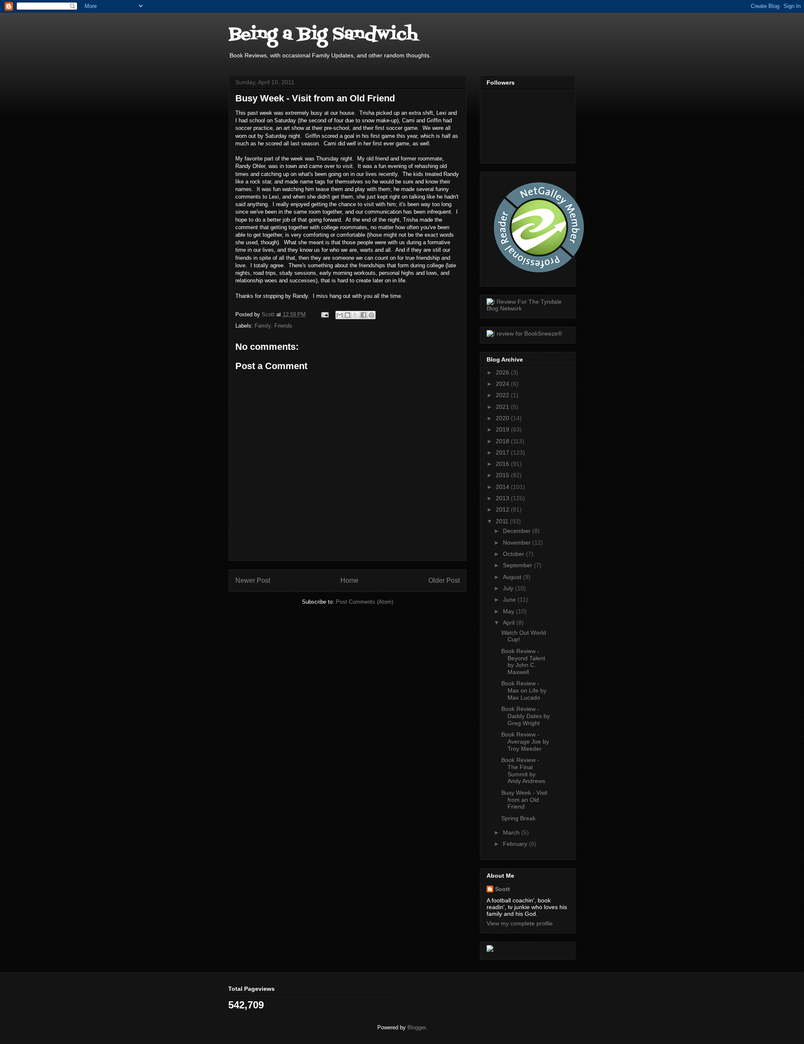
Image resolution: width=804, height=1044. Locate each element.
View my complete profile (520, 923)
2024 (503, 383)
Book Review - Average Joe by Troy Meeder (525, 741)
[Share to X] (355, 315)
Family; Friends (273, 326)
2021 (503, 406)
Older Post (444, 580)
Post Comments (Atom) (364, 602)
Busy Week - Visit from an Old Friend (524, 799)
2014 (503, 486)
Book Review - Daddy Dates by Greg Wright (525, 715)
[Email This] (339, 315)
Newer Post (252, 580)
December (517, 530)
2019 (503, 429)
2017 (503, 452)
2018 (503, 441)
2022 (503, 395)
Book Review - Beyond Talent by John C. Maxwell (523, 661)
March (512, 832)
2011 (503, 521)
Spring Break (518, 818)
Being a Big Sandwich (323, 34)
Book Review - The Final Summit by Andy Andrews (523, 770)
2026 (503, 372)
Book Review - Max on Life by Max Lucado (523, 690)
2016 (503, 463)
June (510, 599)
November (517, 542)
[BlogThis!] (347, 315)
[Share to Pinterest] (371, 315)
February (516, 843)
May (509, 611)
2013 (503, 498)
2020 (503, 418)
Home (349, 580)
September (518, 565)
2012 (503, 509)
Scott (502, 889)
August (513, 577)
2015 (503, 475)
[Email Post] (324, 314)
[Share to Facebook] (363, 315)
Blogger (416, 1027)
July (509, 588)
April (509, 622)
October (514, 553)
